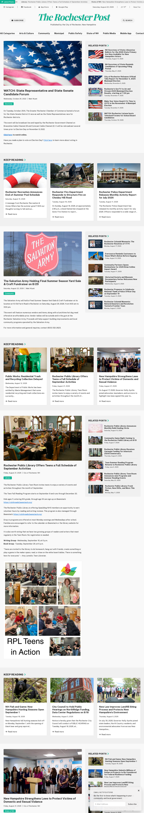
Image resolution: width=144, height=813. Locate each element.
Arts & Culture (26, 33)
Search (128, 20)
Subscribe (19, 20)
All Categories (7, 33)
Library (7, 478)
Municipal (59, 33)
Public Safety (75, 33)
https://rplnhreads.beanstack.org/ (18, 502)
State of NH (93, 33)
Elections (8, 104)
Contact (140, 33)
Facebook (27, 7)
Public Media (109, 33)
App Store (45, 7)
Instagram (10, 7)
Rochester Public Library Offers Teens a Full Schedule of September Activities (34, 2)
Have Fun (136, 7)
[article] (112, 54)
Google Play (63, 7)
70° (124, 7)
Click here (8, 135)
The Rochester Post (73, 17)
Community (44, 33)
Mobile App (125, 33)
